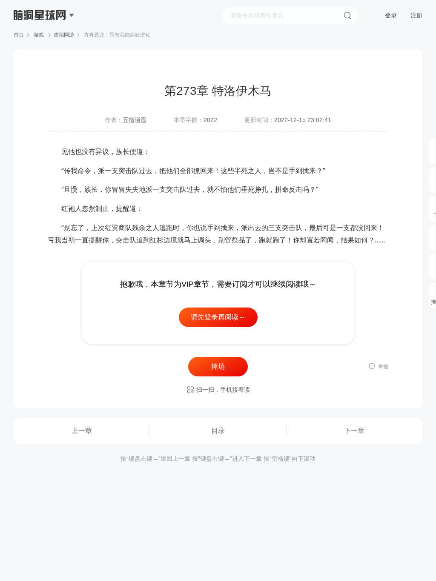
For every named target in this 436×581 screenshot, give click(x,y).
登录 (391, 15)
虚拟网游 (64, 35)
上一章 (82, 430)
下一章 (354, 430)
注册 (416, 15)
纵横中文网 (40, 39)
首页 (19, 35)
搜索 (347, 15)
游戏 (38, 35)
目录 (218, 430)
